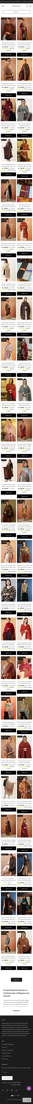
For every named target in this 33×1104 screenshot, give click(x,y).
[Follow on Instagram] (12, 1090)
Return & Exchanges (7, 1050)
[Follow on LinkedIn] (16, 1090)
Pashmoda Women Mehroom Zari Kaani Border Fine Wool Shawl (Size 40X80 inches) (24, 566)
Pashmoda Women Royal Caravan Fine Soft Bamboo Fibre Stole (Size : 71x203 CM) (8, 723)
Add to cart (8, 54)
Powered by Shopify (21, 1099)
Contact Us (5, 1059)
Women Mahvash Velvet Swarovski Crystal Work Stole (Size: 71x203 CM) (8, 644)
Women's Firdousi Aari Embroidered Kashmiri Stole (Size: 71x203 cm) (24, 364)
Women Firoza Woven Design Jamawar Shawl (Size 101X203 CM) (8, 880)
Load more (16, 979)
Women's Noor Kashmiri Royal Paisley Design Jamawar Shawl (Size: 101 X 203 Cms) (24, 125)
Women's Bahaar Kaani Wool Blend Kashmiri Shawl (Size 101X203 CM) (24, 323)
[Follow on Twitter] (7, 1090)
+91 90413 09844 (15, 1085)
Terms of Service (6, 1056)
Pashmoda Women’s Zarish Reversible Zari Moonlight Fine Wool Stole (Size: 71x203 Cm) (25, 605)
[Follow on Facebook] (3, 1090)
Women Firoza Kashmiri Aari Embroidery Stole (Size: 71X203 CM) (24, 44)
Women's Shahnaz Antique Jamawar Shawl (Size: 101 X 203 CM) (8, 165)
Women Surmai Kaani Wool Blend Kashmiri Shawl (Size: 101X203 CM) (8, 244)
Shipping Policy (6, 1053)
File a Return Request (8, 1044)
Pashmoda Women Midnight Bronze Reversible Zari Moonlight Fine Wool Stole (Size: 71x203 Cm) (8, 526)
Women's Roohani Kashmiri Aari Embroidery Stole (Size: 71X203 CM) (8, 605)
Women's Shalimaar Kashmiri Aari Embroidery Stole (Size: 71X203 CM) (8, 125)
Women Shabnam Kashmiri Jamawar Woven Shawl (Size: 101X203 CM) (8, 84)
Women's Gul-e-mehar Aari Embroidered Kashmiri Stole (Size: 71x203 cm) (8, 802)
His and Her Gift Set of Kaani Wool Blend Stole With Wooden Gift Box (24, 285)
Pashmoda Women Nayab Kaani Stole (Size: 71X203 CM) (24, 841)
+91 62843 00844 (16, 1082)
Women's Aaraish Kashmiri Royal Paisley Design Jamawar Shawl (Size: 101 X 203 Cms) (25, 404)
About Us (4, 1047)
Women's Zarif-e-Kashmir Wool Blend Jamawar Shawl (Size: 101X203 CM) (8, 44)
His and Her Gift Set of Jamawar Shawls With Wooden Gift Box (24, 206)
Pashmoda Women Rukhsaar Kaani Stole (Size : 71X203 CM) (24, 445)
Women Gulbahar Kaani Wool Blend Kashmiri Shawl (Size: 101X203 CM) (24, 84)
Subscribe (7, 1078)
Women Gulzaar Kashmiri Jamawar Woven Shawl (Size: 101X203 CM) (8, 206)
